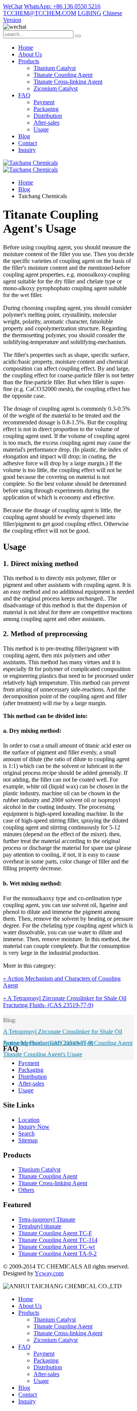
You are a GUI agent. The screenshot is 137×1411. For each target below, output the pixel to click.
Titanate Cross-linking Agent (67, 81)
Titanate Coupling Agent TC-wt (56, 1247)
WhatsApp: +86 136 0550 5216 (62, 6)
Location (29, 1120)
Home (25, 47)
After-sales (46, 122)
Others (26, 1190)
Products (28, 61)
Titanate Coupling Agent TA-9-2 (57, 1253)
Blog (24, 136)
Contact (27, 143)
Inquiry (27, 150)
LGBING (89, 13)
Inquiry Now (33, 1126)
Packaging (46, 109)
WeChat (12, 6)
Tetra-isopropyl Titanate (46, 1219)
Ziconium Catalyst (55, 88)
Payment (43, 102)
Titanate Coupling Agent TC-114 (57, 1240)
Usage (41, 129)
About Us (30, 54)
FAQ (24, 95)
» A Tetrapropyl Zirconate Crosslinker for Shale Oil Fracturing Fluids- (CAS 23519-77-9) (64, 1001)
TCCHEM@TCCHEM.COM (39, 13)
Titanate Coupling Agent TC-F (55, 1233)
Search (26, 1133)
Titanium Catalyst (54, 68)
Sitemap (28, 1140)
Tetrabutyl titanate (39, 1226)
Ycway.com (49, 1273)
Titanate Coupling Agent (62, 75)
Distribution (47, 116)
